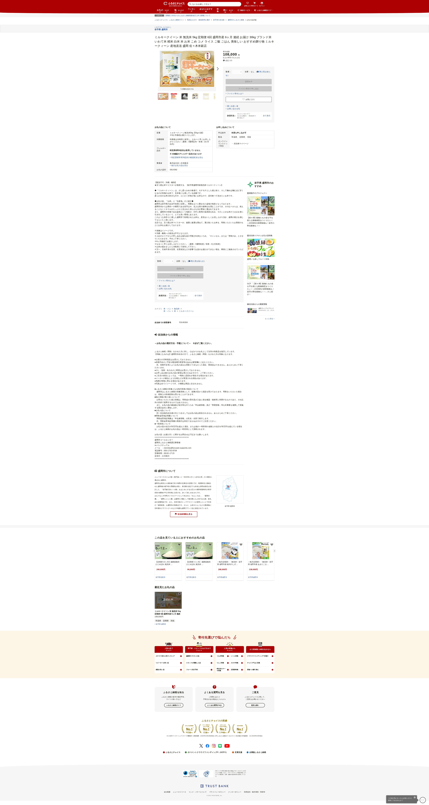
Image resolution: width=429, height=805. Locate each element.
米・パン (167, 309)
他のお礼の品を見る (179, 165)
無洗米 (177, 309)
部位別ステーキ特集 (221, 669)
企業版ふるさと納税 (257, 752)
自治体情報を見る (185, 514)
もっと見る (269, 319)
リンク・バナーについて (198, 792)
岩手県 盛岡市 (161, 624)
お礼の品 (163, 10)
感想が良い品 (160, 669)
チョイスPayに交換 (253, 663)
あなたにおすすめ (206, 10)
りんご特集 (220, 663)
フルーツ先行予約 (192, 669)
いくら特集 (234, 656)
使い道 (228, 10)
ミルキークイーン (186, 311)
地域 (179, 10)
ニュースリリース (179, 792)
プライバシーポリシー (217, 792)
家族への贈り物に (253, 669)
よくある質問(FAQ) (214, 705)
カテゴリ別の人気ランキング (165, 656)
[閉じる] (415, 798)
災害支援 (238, 752)
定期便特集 (234, 669)
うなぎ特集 (220, 656)
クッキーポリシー (234, 792)
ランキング (191, 10)
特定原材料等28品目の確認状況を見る (187, 157)
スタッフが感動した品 (193, 663)
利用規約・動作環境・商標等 (254, 792)
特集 (218, 10)
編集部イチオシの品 (192, 656)
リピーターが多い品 (162, 663)
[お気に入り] (423, 800)
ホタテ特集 (234, 663)
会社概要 (167, 792)
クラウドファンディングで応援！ (258, 656)
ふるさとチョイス (173, 752)
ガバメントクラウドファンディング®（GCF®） (208, 752)
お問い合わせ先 (233, 109)
